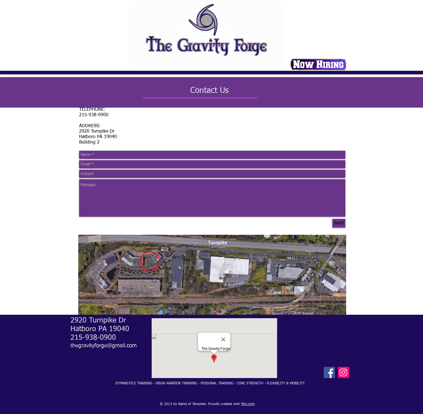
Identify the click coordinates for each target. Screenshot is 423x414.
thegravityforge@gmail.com (103, 345)
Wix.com (248, 404)
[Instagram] (343, 372)
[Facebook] (329, 372)
